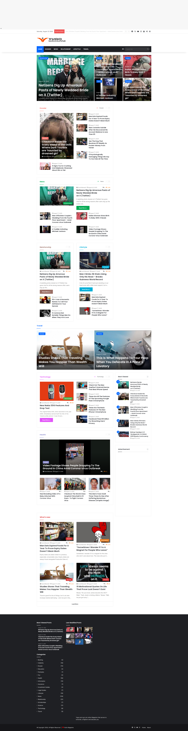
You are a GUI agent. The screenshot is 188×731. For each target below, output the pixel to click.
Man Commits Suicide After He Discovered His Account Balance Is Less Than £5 (98, 130)
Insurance (41, 684)
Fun (39, 675)
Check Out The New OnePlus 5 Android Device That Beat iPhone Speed (99, 387)
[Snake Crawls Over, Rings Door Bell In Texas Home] (88, 641)
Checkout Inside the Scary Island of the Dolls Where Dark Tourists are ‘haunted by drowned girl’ (137, 92)
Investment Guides (44, 687)
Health (40, 678)
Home (40, 49)
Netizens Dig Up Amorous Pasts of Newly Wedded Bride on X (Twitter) (63, 90)
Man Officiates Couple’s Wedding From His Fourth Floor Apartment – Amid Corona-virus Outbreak (108, 69)
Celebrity (41, 663)
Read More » (83, 208)
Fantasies (41, 672)
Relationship (66, 49)
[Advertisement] (59, 13)
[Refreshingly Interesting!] (51, 39)
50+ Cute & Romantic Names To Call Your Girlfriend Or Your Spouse (60, 302)
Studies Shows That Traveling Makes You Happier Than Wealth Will (63, 362)
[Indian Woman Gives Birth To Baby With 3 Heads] (137, 66)
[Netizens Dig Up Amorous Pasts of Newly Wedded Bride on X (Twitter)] (65, 78)
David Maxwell (47, 156)
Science (40, 705)
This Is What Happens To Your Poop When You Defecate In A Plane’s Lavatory (122, 362)
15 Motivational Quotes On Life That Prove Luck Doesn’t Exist (91, 588)
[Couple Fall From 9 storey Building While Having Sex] (70, 635)
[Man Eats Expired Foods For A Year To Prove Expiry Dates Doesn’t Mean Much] (81, 116)
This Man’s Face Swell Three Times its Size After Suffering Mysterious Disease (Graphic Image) (99, 497)
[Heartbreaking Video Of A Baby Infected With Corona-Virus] (50, 484)
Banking (40, 660)
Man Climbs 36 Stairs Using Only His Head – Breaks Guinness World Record (93, 277)
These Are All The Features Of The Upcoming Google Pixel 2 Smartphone (99, 398)
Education (41, 669)
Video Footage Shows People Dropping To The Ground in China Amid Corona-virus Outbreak (98, 232)
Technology (100, 376)
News (56, 49)
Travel (86, 49)
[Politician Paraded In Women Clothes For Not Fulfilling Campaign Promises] (88, 635)
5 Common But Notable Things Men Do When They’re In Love (61, 315)
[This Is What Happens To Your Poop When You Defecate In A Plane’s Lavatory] (122, 350)
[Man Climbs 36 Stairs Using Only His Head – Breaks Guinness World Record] (123, 423)
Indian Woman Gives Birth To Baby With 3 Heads (80, 31)
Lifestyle (77, 49)
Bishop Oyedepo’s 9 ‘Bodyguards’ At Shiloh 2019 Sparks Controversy (139, 434)
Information (41, 681)
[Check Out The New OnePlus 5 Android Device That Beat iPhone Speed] (81, 385)
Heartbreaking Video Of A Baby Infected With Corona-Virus (50, 496)
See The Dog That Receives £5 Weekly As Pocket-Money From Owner (98, 144)
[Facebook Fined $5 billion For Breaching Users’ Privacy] (81, 419)
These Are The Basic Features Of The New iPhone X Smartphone (97, 410)
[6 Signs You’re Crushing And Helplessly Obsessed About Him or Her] (45, 166)
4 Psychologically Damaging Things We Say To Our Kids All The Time (99, 156)
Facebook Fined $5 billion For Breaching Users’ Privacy (99, 421)
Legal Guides (42, 690)
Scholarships (42, 702)
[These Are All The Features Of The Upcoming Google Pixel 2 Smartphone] (81, 396)
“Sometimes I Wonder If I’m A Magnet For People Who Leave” (100, 312)
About (149, 727)
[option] (94, 78)
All (97, 108)
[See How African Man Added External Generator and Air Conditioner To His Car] (70, 641)
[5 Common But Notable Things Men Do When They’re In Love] (45, 313)
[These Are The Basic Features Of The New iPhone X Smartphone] (81, 408)
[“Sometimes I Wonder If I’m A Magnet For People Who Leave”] (85, 311)
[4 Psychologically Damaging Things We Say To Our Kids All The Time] (81, 154)
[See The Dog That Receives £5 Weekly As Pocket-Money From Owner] (81, 141)
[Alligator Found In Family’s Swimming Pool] (79, 642)
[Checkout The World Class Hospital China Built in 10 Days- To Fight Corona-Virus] (75, 484)
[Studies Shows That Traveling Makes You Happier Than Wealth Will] (65, 350)
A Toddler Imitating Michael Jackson (106, 96)
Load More (75, 604)
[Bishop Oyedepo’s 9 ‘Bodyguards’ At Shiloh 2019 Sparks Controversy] (123, 435)
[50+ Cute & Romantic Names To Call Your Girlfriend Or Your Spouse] (45, 299)
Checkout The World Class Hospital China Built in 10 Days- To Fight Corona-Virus (74, 497)
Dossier (48, 49)
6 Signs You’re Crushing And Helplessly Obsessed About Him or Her (62, 168)
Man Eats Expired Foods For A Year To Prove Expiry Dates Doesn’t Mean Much (99, 118)
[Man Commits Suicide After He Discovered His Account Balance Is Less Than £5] (81, 128)
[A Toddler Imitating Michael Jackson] (108, 89)
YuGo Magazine (69, 727)
